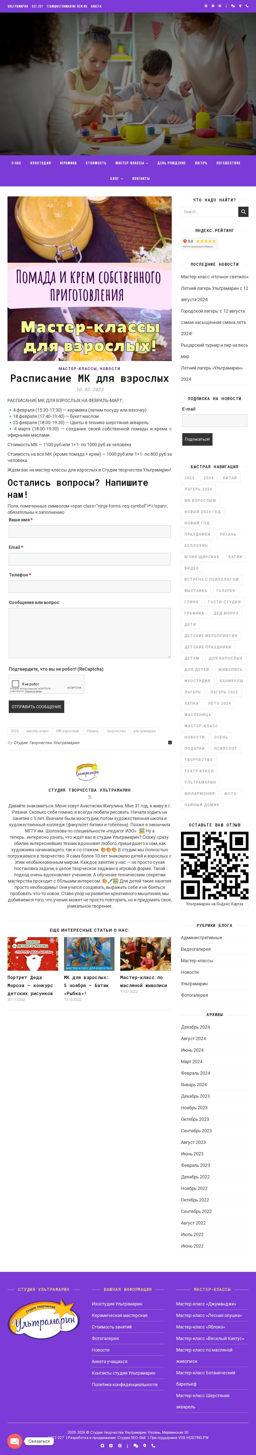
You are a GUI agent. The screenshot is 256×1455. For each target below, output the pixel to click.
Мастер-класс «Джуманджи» (206, 1303)
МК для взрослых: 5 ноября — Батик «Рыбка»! (86, 985)
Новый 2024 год (202, 512)
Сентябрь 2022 (196, 1211)
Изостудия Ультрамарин (117, 1303)
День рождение (171, 162)
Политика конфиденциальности (125, 1384)
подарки (194, 749)
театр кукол (199, 771)
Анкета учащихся (110, 1361)
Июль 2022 (192, 1234)
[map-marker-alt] (240, 6)
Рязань (93, 731)
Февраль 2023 (195, 1165)
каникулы (232, 681)
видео (191, 568)
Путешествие (228, 162)
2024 (209, 478)
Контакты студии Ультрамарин (123, 1373)
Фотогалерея (194, 995)
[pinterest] (220, 6)
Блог (114, 178)
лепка (191, 703)
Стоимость (96, 162)
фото (230, 794)
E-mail (189, 409)
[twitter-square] (206, 6)
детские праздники (208, 647)
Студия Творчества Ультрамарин (47, 742)
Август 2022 (193, 1223)
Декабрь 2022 (195, 1176)
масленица (197, 715)
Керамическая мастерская (120, 1315)
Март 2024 (191, 1061)
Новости (110, 369)
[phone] (247, 6)
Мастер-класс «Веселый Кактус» (210, 1338)
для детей (196, 670)
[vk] (213, 6)
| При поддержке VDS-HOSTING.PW (178, 1437)
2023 (15, 731)
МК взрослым (67, 731)
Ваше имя (21, 519)
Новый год (197, 523)
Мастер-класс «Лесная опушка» (209, 1315)
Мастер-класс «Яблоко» (200, 1326)
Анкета (96, 6)
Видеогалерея (196, 949)
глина (191, 602)
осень (221, 737)
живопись (230, 670)
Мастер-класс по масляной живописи (204, 1355)
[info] (227, 6)
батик (235, 557)
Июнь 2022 (192, 1246)
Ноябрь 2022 (194, 1188)
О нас (16, 162)
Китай (230, 478)
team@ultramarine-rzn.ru (66, 6)
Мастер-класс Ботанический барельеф (205, 1378)
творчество (116, 731)
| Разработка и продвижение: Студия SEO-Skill (106, 1437)
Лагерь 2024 (198, 489)
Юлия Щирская (201, 557)
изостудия (197, 681)
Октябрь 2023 (195, 1119)
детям (192, 658)
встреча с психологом (211, 579)
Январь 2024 (194, 1084)
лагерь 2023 (224, 692)
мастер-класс (37, 731)
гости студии (224, 602)
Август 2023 (193, 1142)
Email (16, 547)
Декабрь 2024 (195, 1027)
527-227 (37, 6)
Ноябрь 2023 (194, 1107)
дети (190, 625)
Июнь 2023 (192, 1153)
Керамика (68, 162)
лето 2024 (219, 703)
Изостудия (40, 162)
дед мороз (226, 613)
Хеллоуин (196, 546)
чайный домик (202, 805)
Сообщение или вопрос (34, 602)
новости (194, 737)
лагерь (192, 692)
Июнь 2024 (192, 1050)
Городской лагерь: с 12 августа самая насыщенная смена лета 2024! (213, 322)
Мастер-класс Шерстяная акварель (203, 1401)
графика (194, 613)
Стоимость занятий (112, 1326)
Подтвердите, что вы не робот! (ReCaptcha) (56, 669)
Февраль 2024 (195, 1073)
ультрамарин (145, 731)
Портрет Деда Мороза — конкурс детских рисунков (30, 985)
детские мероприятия (211, 636)
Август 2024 (193, 1038)
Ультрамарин (18, 6)
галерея (225, 591)
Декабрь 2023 (195, 1096)
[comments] (233, 6)
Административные (201, 937)
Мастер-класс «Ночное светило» (214, 276)
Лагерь (201, 162)
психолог (226, 749)
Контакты (141, 178)
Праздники (197, 534)
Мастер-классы (78, 369)
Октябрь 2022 (195, 1199)
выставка (195, 591)
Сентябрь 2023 (196, 1130)
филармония (199, 794)
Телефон (20, 574)
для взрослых (226, 658)
